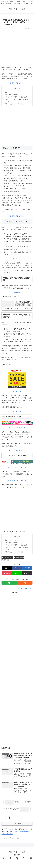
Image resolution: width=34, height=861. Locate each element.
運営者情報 (17, 855)
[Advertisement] (17, 47)
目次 (15, 89)
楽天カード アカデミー (17, 83)
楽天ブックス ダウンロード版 (14, 104)
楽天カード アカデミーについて (13, 94)
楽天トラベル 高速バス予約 (17, 427)
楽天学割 (17, 292)
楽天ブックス (17, 391)
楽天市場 (5, 560)
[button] (27, 573)
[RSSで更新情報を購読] (24, 583)
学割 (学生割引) (20, 557)
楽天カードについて (10, 92)
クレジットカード (8, 557)
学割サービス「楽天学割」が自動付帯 (16, 97)
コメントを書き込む (17, 823)
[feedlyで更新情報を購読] (9, 583)
